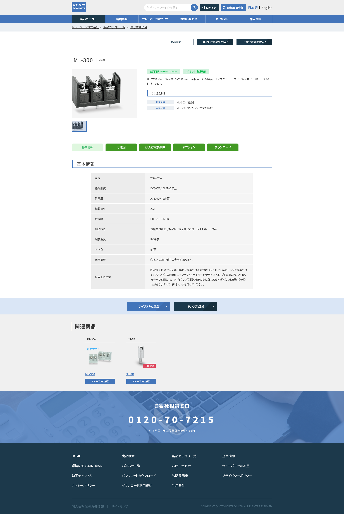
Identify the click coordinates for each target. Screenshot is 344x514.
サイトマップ (119, 506)
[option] (100, 360)
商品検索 (128, 456)
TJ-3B (130, 374)
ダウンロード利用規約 (137, 485)
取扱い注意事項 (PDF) (215, 41)
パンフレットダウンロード (139, 475)
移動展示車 (180, 475)
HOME (76, 456)
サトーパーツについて (155, 19)
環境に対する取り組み (87, 465)
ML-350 (90, 374)
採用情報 (255, 19)
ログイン (211, 7)
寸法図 (121, 147)
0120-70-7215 (172, 419)
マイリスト (222, 19)
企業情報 (228, 456)
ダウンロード (222, 147)
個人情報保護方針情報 (88, 506)
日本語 (253, 7)
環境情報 (122, 19)
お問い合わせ (188, 19)
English (266, 7)
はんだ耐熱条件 (155, 147)
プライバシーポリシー (237, 475)
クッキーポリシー (83, 485)
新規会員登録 (235, 7)
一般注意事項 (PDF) (254, 41)
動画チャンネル (82, 475)
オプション (188, 147)
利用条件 (178, 485)
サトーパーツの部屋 (236, 465)
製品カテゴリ (88, 19)
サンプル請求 (195, 306)
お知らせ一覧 (131, 465)
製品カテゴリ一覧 (184, 456)
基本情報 (87, 147)
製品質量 (176, 42)
